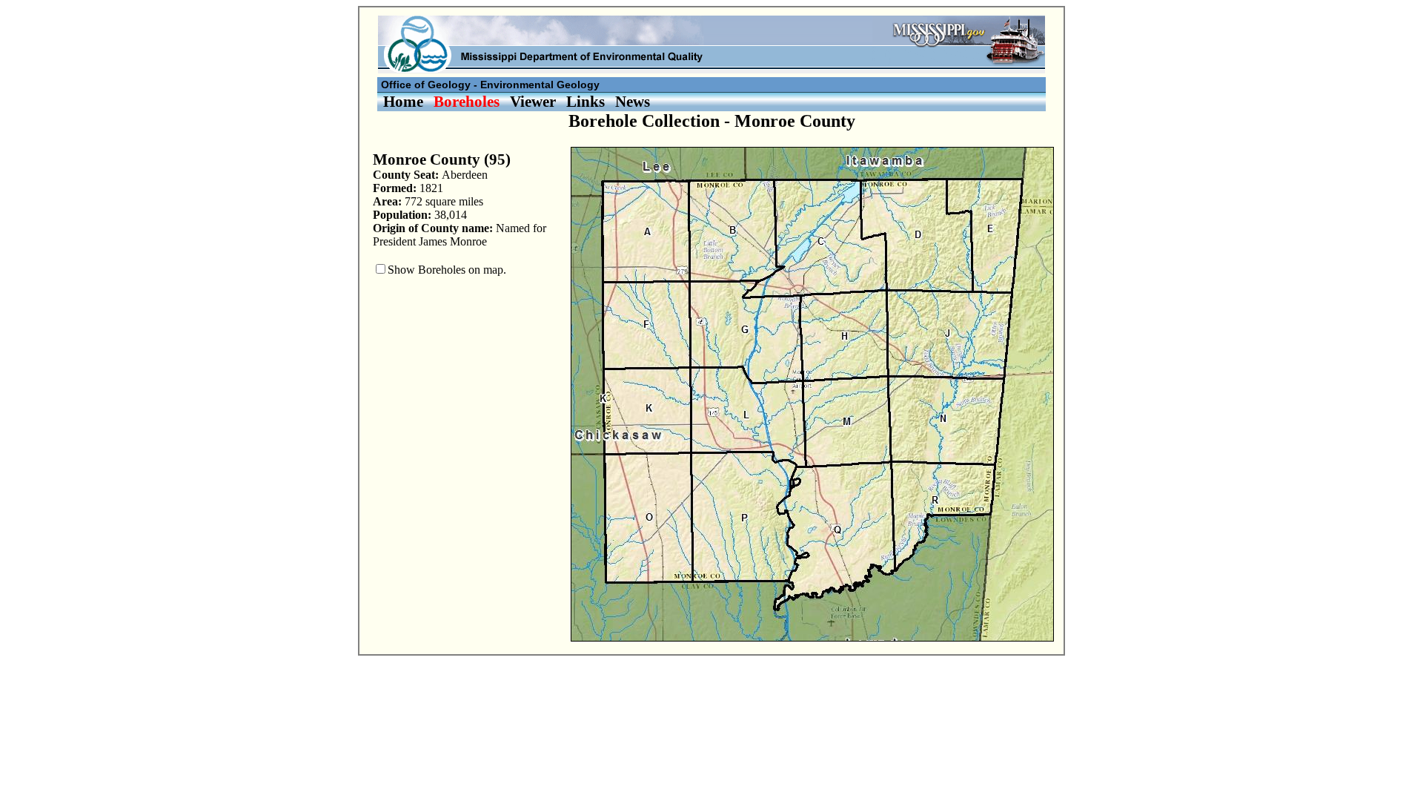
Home (403, 101)
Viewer (533, 101)
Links (585, 101)
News (632, 101)
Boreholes (467, 101)
